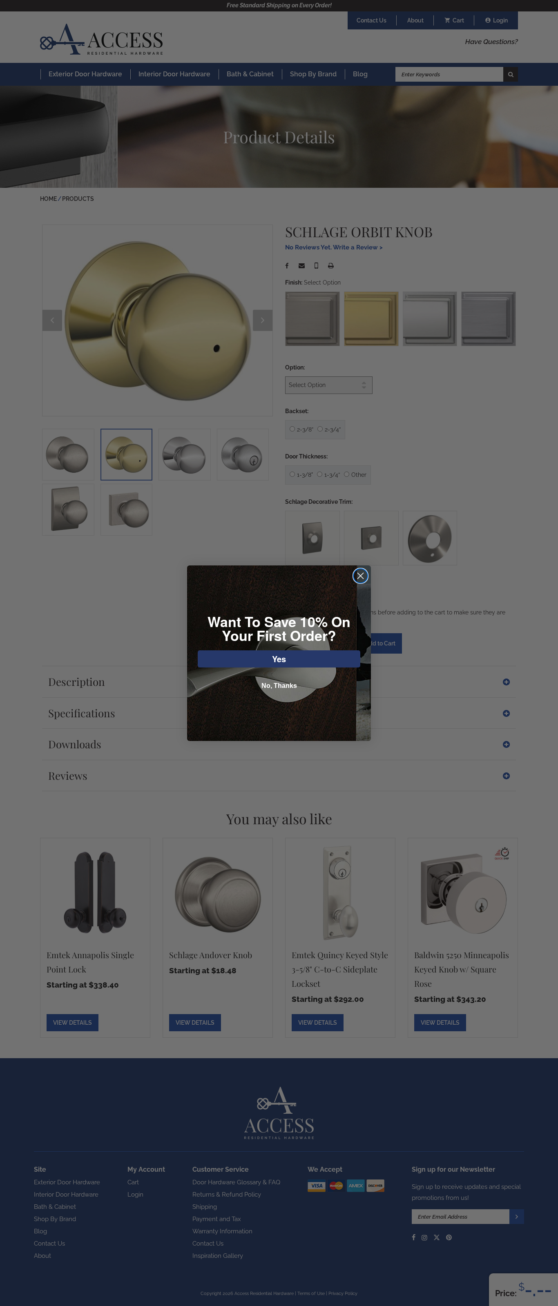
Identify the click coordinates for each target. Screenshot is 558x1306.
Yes (279, 659)
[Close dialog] (360, 576)
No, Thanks (279, 685)
